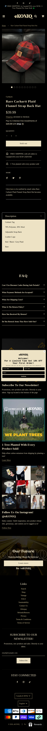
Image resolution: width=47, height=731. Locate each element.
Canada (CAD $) (22, 696)
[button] (12, 87)
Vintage (23, 595)
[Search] (35, 16)
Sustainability (24, 602)
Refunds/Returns (23, 613)
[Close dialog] (44, 351)
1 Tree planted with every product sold (24, 164)
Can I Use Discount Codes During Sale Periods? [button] (21, 285)
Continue (23, 376)
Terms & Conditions (23, 619)
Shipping (9, 117)
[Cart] (43, 16)
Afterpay (23, 609)
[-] (7, 136)
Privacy (23, 616)
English (22, 703)
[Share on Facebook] (7, 177)
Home (4, 26)
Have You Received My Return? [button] (14, 314)
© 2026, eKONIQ (14, 724)
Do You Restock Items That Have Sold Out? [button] (19, 322)
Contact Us (23, 606)
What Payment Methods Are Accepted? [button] (17, 292)
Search (23, 589)
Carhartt (9, 97)
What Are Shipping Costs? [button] (12, 300)
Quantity (10, 131)
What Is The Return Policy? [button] (13, 307)
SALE (23, 599)
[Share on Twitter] (13, 177)
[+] (16, 136)
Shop (23, 592)
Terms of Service (23, 623)
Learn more (23, 563)
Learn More (6, 460)
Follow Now (6, 528)
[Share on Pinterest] (20, 177)
